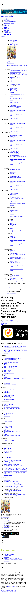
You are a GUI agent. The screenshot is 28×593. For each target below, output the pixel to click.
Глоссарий (12, 45)
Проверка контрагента (15, 262)
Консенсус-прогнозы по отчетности (13, 431)
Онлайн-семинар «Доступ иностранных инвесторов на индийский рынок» (14, 487)
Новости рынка (13, 40)
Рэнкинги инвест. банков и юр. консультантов (15, 369)
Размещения (13, 172)
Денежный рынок (14, 176)
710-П (5, 414)
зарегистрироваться (12, 586)
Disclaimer (6, 561)
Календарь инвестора (15, 178)
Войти (2, 16)
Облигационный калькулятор (17, 255)
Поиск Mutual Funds (15, 137)
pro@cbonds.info (5, 517)
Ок (1, 584)
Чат (10, 259)
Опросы (12, 92)
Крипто (6, 28)
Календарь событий (15, 169)
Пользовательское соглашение (11, 558)
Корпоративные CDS (15, 155)
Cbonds (11, 320)
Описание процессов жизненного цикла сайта (15, 468)
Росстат (11, 211)
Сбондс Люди (7, 34)
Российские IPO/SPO (15, 107)
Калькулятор (7, 480)
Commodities (13, 224)
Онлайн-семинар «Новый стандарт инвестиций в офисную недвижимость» (14, 491)
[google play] (14, 534)
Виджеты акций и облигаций (17, 258)
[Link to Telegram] (4, 540)
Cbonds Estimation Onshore (10, 366)
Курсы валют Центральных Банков (18, 195)
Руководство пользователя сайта (12, 464)
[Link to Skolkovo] (8, 551)
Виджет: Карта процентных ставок (12, 435)
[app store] (5, 534)
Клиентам (6, 557)
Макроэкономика (14, 210)
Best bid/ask (6, 25)
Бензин (11, 223)
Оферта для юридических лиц (11, 471)
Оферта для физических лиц (11, 469)
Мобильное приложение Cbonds (18, 254)
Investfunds (6, 521)
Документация (13, 279)
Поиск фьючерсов (15, 151)
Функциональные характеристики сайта (14, 465)
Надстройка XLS (8, 32)
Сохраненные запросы (15, 257)
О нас (5, 458)
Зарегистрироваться (9, 16)
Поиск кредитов (14, 120)
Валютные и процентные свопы (18, 156)
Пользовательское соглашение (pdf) (13, 559)
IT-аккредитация (8, 475)
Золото (5, 27)
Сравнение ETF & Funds (16, 135)
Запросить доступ (11, 293)
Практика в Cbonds (8, 461)
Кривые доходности (9, 23)
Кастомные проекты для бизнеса (18, 281)
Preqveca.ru (6, 527)
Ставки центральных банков (17, 198)
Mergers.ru (6, 525)
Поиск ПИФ (13, 136)
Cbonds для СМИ (14, 44)
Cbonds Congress (18, 484)
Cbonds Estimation (8, 364)
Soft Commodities (14, 225)
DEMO (8, 287)
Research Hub (13, 41)
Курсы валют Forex (14, 197)
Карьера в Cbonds (8, 463)
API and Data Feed (14, 275)
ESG (11, 81)
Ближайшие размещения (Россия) (18, 74)
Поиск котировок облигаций (17, 73)
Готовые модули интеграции (17, 278)
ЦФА (5, 24)
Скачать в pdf (7, 467)
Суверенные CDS (14, 153)
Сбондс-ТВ (6, 30)
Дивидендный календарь (16, 106)
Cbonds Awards (13, 90)
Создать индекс (7, 428)
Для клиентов (7, 457)
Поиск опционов (14, 152)
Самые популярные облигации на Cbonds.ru (15, 378)
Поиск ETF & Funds (15, 133)
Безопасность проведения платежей (13, 460)
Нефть (11, 221)
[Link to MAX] (4, 545)
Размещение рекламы (9, 554)
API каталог (13, 276)
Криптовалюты (13, 194)
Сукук (11, 82)
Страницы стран (14, 208)
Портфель (6, 19)
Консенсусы (7, 20)
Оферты (12, 173)
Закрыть (3, 36)
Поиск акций (13, 105)
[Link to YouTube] (4, 542)
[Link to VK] (4, 544)
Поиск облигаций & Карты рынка (18, 70)
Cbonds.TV (3, 324)
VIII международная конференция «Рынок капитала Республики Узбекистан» (14, 495)
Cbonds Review (7, 448)
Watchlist (6, 31)
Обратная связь (7, 555)
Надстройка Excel (8, 404)
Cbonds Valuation (8, 367)
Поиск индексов (14, 193)
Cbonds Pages (13, 89)
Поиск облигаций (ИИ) (10, 21)
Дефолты (12, 170)
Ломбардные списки (15, 84)
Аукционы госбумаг (15, 174)
